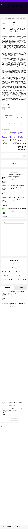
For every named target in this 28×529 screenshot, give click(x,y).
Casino (6, 18)
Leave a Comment (13, 34)
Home (3, 18)
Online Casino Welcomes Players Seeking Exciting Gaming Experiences (14, 142)
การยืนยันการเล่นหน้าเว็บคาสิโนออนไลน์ (14, 117)
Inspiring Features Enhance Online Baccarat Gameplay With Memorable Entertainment (22, 145)
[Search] (24, 156)
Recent (21, 287)
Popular (7, 287)
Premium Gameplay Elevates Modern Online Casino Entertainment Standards (15, 176)
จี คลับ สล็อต (10, 82)
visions (6, 34)
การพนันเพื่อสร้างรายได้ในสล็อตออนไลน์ (14, 124)
